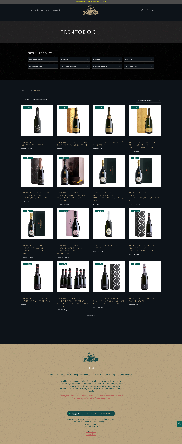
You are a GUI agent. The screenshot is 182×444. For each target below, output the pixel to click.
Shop (76, 374)
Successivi (90, 315)
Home (30, 10)
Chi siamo (39, 10)
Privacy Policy (97, 374)
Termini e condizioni (124, 374)
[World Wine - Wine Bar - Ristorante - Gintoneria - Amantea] (91, 357)
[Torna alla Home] (91, 10)
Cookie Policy (110, 374)
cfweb (91, 434)
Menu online (85, 374)
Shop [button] (48, 10)
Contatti (56, 10)
